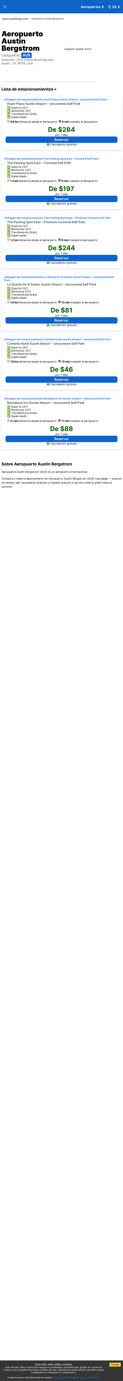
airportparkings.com (15, 18)
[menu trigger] (5, 7)
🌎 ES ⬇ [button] (114, 7)
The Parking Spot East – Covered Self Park (39, 163)
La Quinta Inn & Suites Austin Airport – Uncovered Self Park (51, 284)
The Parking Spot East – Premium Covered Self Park (46, 222)
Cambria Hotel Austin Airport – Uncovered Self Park (46, 343)
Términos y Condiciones (87, 1377)
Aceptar (115, 1364)
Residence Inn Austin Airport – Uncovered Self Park (45, 403)
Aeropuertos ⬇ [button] (92, 7)
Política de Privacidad (63, 1377)
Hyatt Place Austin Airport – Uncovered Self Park (43, 104)
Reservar (61, 140)
